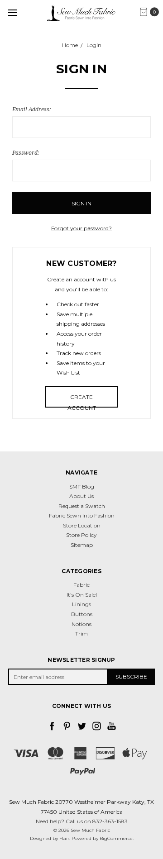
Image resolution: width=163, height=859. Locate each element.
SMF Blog (81, 486)
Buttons (81, 614)
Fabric (81, 584)
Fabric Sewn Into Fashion (82, 515)
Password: (25, 153)
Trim (81, 633)
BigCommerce (116, 838)
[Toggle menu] (12, 12)
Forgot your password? (81, 228)
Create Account (81, 401)
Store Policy (81, 535)
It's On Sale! (82, 594)
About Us (81, 496)
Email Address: (31, 109)
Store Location (82, 525)
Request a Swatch (81, 506)
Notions (81, 624)
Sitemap (82, 544)
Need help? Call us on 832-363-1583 (82, 821)
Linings (81, 604)
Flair (64, 838)
